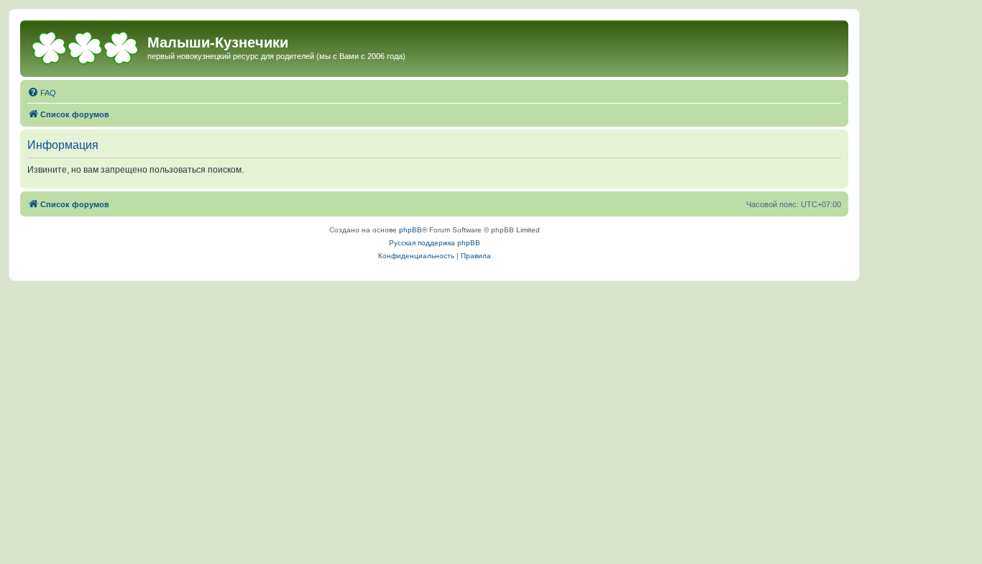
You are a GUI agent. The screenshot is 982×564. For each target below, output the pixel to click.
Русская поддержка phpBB (434, 243)
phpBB (410, 230)
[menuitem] (41, 92)
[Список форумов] (85, 47)
